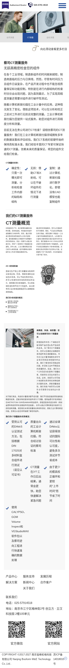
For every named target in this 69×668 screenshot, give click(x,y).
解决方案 (11, 582)
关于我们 (28, 588)
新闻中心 (28, 582)
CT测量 (30, 37)
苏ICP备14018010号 (58, 659)
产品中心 (11, 576)
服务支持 (28, 576)
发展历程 (46, 576)
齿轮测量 (50, 37)
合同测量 (10, 37)
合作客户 (46, 582)
